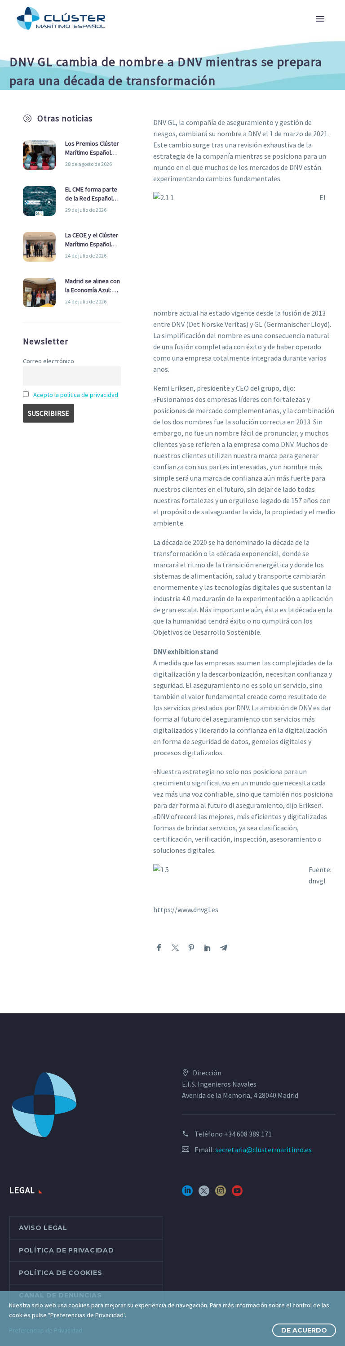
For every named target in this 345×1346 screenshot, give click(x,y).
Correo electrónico (48, 361)
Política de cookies (60, 1273)
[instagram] (220, 1194)
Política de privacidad (66, 1250)
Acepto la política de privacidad (75, 395)
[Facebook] (159, 947)
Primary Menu (320, 19)
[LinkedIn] (207, 947)
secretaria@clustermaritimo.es (263, 1149)
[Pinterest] (191, 947)
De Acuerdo (304, 1330)
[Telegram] (223, 947)
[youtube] (237, 1194)
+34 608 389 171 (248, 1133)
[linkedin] (187, 1194)
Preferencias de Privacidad (45, 1330)
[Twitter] (175, 947)
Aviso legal (43, 1228)
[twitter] (204, 1194)
